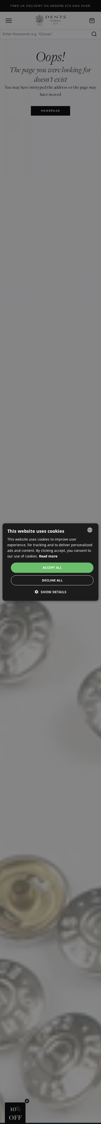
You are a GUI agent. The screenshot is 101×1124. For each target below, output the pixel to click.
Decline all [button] (52, 580)
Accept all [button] (52, 567)
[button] (50, 592)
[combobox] (90, 529)
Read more (48, 556)
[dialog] (50, 562)
